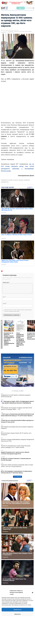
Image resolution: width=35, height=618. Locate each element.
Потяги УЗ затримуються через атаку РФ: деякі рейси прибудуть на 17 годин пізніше (15, 446)
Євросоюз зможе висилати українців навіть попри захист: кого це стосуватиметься (17, 465)
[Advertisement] (17, 104)
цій (26, 605)
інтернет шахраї (24, 31)
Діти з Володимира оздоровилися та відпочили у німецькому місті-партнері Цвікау (16, 472)
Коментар (6, 282)
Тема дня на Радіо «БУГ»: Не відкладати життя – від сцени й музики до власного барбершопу (17, 402)
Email (5, 303)
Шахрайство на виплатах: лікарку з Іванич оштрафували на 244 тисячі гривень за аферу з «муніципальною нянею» (9, 339)
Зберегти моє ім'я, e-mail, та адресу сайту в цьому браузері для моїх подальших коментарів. (18, 310)
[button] (32, 592)
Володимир (10, 31)
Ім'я (4, 297)
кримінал (30, 31)
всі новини (17, 476)
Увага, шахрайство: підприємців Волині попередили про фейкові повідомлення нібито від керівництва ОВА (20, 339)
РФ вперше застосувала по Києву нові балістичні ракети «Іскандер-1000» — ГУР (16, 408)
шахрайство (3, 32)
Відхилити (17, 614)
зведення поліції (17, 31)
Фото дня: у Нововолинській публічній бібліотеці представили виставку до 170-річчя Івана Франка (17, 414)
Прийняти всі (17, 609)
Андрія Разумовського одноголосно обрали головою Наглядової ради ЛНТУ (15, 453)
